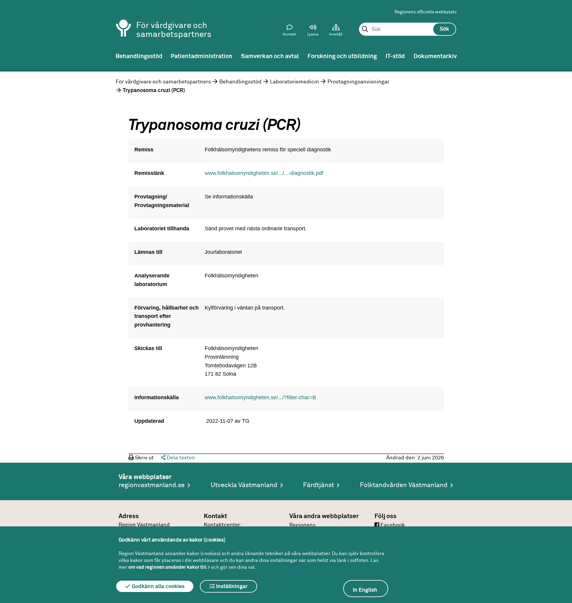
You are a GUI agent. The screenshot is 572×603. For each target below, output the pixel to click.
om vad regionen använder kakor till (167, 567)
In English (365, 590)
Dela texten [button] (180, 458)
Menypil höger (563, 55)
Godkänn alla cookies (157, 586)
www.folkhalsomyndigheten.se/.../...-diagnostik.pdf (264, 173)
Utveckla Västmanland (244, 485)
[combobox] (407, 29)
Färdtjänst (318, 485)
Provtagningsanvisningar (358, 82)
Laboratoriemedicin (294, 82)
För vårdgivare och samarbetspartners (163, 82)
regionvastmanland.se (152, 485)
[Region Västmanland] (124, 20)
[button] (312, 31)
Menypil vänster (9, 55)
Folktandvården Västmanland (403, 485)
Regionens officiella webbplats (425, 12)
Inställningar (231, 586)
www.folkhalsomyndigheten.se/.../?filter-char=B (260, 397)
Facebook (392, 525)
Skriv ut (144, 458)
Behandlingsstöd (240, 82)
